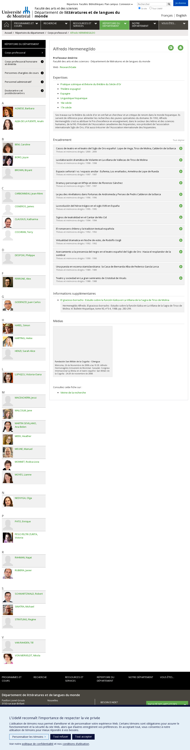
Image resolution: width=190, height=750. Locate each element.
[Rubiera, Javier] (8, 574)
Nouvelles (53, 700)
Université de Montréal (16, 12)
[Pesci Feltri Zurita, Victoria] (8, 538)
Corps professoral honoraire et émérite (21, 63)
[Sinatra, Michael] (8, 610)
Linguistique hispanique (73, 98)
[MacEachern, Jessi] (8, 401)
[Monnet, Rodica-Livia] (8, 465)
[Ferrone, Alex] (8, 282)
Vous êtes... (167, 677)
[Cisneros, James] (8, 210)
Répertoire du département (29, 32)
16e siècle (66, 102)
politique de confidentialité (37, 744)
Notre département (141, 677)
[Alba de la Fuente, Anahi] (8, 125)
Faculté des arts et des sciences (56, 8)
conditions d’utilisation (76, 744)
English (181, 15)
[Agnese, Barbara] (8, 112)
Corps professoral (57, 32)
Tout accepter (83, 736)
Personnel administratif (18, 81)
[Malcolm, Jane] (8, 414)
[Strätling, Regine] (8, 623)
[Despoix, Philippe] (8, 259)
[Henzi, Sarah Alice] (8, 354)
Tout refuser (60, 736)
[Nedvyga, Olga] (8, 501)
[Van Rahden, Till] (8, 646)
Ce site (144, 8)
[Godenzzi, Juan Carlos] (8, 305)
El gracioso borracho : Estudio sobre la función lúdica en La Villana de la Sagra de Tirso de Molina (114, 300)
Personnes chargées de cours (22, 73)
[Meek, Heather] (8, 439)
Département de (77, 14)
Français (167, 15)
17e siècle (66, 107)
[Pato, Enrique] (8, 525)
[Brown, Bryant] (8, 173)
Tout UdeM (157, 8)
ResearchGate (68, 67)
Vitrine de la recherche (73, 392)
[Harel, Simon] (8, 329)
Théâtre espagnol (70, 89)
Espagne (65, 93)
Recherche (40, 677)
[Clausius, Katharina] (8, 222)
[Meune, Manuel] (8, 452)
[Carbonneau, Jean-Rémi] (8, 197)
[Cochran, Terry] (8, 235)
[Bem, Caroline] (8, 148)
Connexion (124, 4)
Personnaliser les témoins (29, 736)
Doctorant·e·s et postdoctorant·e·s (15, 92)
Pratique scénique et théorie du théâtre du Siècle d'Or (90, 84)
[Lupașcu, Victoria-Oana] (8, 378)
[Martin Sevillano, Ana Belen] (8, 427)
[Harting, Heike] (8, 341)
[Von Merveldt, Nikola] (8, 659)
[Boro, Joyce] (8, 161)
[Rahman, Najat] (8, 561)
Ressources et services (74, 678)
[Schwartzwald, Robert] (8, 597)
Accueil (8, 32)
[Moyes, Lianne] (8, 478)
